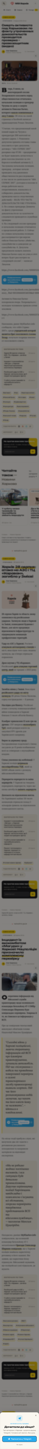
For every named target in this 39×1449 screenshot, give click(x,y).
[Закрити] (36, 1415)
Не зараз (19, 1445)
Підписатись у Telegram (21, 1439)
